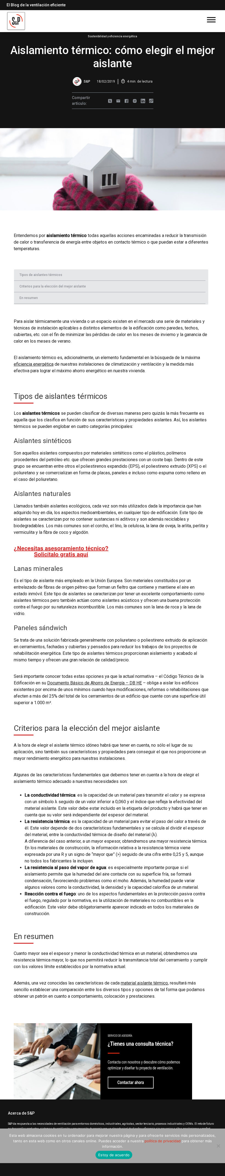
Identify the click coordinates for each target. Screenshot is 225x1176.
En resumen (28, 298)
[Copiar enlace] (151, 100)
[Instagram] (135, 100)
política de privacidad (163, 1141)
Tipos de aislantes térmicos (40, 275)
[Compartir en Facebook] (126, 100)
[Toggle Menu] (211, 19)
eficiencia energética (34, 364)
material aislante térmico (144, 983)
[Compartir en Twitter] (110, 100)
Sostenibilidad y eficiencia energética (112, 36)
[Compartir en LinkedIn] (143, 100)
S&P (87, 81)
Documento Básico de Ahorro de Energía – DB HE (94, 683)
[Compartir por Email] (118, 100)
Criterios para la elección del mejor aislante (52, 286)
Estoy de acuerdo (114, 1155)
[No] (218, 1146)
